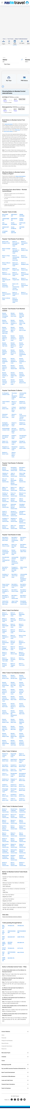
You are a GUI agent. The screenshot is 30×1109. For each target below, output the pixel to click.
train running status (8, 131)
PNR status (17, 129)
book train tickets (9, 124)
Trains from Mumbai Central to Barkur (12, 916)
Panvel (16, 101)
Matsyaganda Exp (7, 107)
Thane (15, 110)
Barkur (5, 101)
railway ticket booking (20, 176)
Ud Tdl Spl (5, 97)
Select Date (22, 99)
